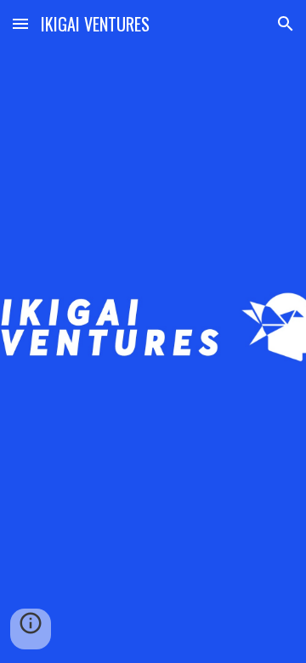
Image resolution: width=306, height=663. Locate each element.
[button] (20, 23)
